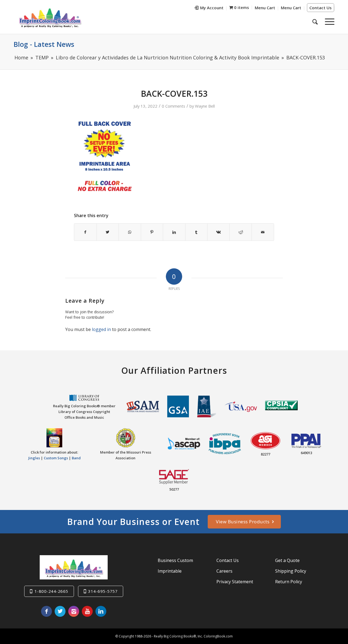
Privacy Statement (234, 582)
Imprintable (170, 571)
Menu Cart (265, 7)
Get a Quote (287, 560)
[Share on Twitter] (108, 232)
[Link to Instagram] (73, 611)
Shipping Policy (290, 571)
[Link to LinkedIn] (100, 611)
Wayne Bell (205, 106)
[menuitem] (209, 8)
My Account (211, 7)
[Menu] (327, 21)
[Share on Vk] (218, 232)
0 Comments (173, 106)
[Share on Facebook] (85, 232)
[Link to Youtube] (87, 611)
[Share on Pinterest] (152, 232)
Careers (224, 571)
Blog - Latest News (44, 44)
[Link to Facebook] (46, 611)
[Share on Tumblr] (196, 232)
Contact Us (320, 7)
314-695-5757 (102, 591)
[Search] (315, 21)
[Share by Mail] (263, 232)
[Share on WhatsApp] (130, 232)
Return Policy (288, 582)
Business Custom (175, 560)
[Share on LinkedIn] (174, 232)
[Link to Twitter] (60, 611)
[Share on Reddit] (241, 232)
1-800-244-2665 (51, 591)
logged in (101, 329)
